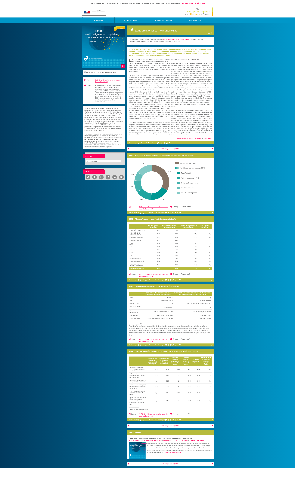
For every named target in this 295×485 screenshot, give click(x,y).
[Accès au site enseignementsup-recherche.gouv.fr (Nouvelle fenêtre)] (94, 12)
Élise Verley (208, 138)
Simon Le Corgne (195, 138)
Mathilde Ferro (182, 440)
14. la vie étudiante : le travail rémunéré (177, 39)
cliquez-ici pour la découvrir (193, 3)
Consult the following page (172, 452)
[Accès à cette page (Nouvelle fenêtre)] (137, 450)
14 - (145, 440)
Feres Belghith (182, 138)
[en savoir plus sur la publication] (103, 47)
